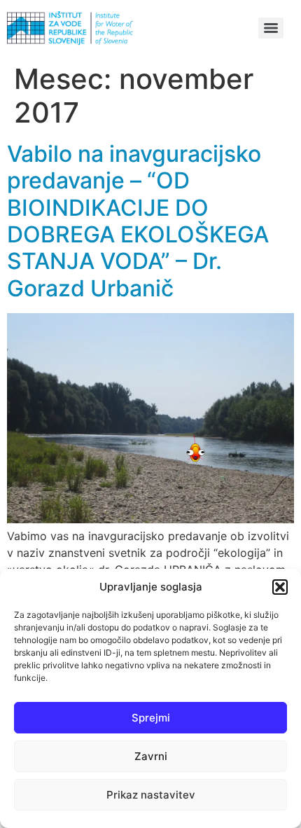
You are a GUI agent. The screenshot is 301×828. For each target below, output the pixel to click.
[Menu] (271, 28)
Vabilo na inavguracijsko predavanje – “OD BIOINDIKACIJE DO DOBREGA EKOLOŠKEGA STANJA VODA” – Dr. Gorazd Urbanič (138, 221)
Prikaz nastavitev (150, 794)
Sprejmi (151, 717)
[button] (280, 587)
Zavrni (150, 756)
